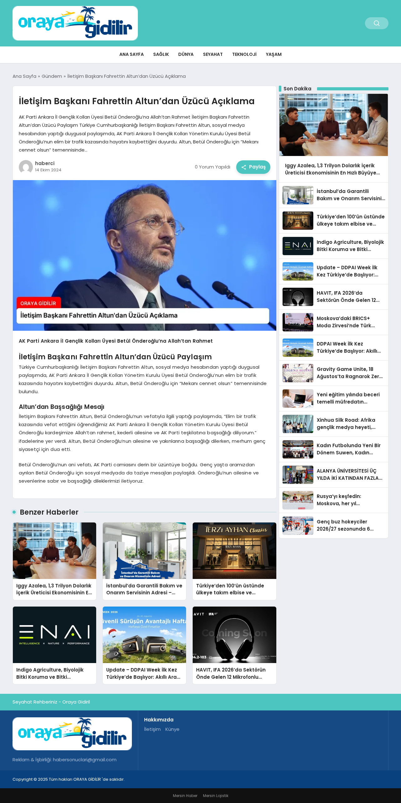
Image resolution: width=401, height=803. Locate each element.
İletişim (152, 729)
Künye (172, 729)
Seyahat (213, 54)
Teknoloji (244, 54)
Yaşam (274, 54)
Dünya (186, 54)
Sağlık (161, 54)
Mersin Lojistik (215, 795)
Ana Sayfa (131, 54)
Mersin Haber (185, 795)
